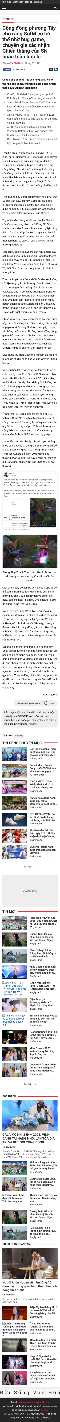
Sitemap (38, 2)
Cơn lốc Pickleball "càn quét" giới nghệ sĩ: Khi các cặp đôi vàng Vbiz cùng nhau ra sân (43, 752)
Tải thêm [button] (28, 866)
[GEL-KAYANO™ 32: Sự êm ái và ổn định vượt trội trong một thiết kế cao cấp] (14, 819)
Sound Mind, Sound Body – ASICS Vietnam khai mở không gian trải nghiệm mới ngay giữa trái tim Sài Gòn (31, 106)
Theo (35, 703)
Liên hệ (28, 2)
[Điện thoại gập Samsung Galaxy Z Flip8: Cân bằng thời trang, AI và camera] (14, 1005)
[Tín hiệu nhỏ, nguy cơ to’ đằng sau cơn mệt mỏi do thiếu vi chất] (14, 1021)
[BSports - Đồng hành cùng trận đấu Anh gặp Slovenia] (14, 852)
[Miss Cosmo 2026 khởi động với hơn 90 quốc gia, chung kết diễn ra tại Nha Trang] (14, 972)
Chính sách (18, 2)
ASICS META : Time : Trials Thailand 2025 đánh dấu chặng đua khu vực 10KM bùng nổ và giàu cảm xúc (32, 118)
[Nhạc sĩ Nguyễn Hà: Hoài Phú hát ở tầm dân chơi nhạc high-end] (14, 1362)
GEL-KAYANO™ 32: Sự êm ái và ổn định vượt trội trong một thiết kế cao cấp (42, 817)
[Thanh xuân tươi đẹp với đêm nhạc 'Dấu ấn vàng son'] (14, 1200)
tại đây (32, 723)
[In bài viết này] (55, 69)
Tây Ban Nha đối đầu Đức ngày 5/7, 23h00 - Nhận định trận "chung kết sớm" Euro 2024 (42, 833)
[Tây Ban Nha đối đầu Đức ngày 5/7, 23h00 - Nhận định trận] (14, 836)
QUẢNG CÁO (30, 890)
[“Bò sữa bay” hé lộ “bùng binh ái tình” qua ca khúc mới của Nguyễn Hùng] (14, 956)
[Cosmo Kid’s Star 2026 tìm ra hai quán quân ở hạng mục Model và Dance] (14, 1070)
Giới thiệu (6, 2)
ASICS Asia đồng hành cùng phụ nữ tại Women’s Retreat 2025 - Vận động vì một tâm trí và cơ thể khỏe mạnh (30, 131)
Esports (19, 736)
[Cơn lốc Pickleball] (14, 754)
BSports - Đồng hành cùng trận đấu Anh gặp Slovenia (43, 849)
